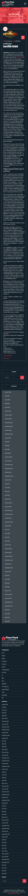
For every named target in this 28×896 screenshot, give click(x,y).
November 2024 (9, 468)
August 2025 (8, 438)
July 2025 (7, 441)
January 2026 (8, 418)
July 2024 (7, 483)
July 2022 (7, 575)
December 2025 (8, 422)
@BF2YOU (9, 355)
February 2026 (8, 415)
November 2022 (9, 560)
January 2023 (8, 552)
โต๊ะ (3, 698)
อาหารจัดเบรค (5, 686)
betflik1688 (17, 41)
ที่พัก (3, 678)
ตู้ (2, 675)
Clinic (3, 652)
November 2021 (9, 606)
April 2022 (7, 587)
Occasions (4, 661)
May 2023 (7, 537)
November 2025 (9, 426)
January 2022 (8, 598)
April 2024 (7, 495)
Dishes (3, 658)
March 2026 (8, 411)
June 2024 (7, 487)
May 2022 (7, 583)
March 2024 (8, 499)
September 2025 (9, 434)
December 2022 (8, 556)
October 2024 (8, 472)
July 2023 (7, 529)
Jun (23, 37)
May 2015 (7, 617)
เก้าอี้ (3, 692)
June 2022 (7, 579)
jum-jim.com (6, 358)
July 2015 (7, 609)
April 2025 (7, 449)
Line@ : (5, 355)
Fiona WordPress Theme (14, 893)
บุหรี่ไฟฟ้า (4, 684)
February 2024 (8, 502)
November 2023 (9, 514)
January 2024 (8, 506)
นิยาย (3, 681)
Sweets (3, 667)
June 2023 (7, 533)
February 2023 (8, 548)
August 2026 (8, 392)
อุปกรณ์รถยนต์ (5, 689)
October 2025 (8, 430)
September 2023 (9, 522)
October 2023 (8, 518)
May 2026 (7, 403)
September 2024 (9, 476)
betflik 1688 (20, 57)
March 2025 (8, 453)
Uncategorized (12, 16)
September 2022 (9, 567)
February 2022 (8, 594)
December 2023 (8, 510)
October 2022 (8, 564)
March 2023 (8, 545)
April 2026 (7, 407)
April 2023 (7, 541)
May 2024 (7, 491)
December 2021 (8, 602)
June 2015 (7, 613)
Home (6, 16)
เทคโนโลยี (4, 695)
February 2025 (8, 457)
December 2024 (9, 464)
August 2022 (8, 571)
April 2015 (7, 621)
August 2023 (8, 525)
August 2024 (8, 480)
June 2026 (7, 399)
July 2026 (7, 396)
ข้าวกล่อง (4, 672)
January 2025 (8, 460)
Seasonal (4, 664)
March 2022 (8, 590)
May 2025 (7, 445)
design (3, 655)
